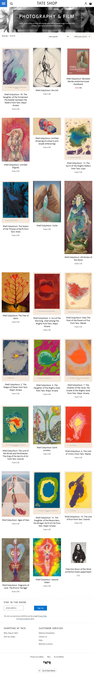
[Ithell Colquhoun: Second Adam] (47, 557)
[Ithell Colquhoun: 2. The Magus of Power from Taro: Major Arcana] (16, 360)
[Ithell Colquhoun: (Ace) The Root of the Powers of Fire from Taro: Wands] (78, 293)
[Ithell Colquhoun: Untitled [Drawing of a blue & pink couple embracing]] (47, 127)
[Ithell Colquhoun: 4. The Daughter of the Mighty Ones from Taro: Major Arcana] (47, 361)
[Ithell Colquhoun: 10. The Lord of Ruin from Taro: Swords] (78, 492)
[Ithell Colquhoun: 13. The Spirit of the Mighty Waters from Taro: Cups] (78, 139)
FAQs (41, 640)
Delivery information (47, 633)
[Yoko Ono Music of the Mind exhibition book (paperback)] (78, 552)
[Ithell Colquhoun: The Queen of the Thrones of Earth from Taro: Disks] (16, 202)
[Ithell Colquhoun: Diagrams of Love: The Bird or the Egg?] (16, 560)
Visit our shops (9, 637)
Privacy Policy (42, 616)
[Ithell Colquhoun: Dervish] (47, 68)
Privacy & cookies (37, 657)
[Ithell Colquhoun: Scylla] (47, 202)
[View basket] (90, 4)
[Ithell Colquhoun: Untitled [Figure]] (16, 140)
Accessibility (59, 657)
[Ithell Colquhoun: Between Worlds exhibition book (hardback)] (78, 62)
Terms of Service (24, 619)
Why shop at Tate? (11, 633)
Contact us (43, 637)
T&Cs (49, 657)
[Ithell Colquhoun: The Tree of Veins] (16, 292)
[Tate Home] (47, 662)
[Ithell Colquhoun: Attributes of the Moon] (78, 218)
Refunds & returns (46, 644)
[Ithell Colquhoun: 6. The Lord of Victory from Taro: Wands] (78, 427)
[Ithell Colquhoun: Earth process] (47, 425)
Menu (3, 3)
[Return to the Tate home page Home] (47, 3)
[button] (11, 4)
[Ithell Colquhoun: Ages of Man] (16, 494)
